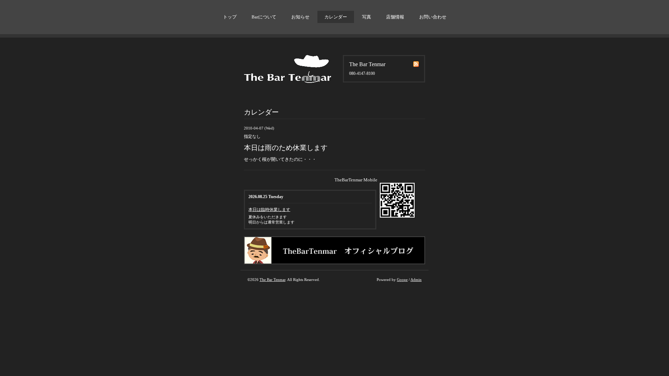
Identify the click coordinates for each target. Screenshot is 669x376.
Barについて (264, 16)
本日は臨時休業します (269, 209)
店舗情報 (395, 16)
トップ (230, 16)
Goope (402, 279)
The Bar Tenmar (272, 279)
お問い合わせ (432, 16)
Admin (416, 279)
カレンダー (335, 16)
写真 (366, 16)
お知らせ (300, 16)
